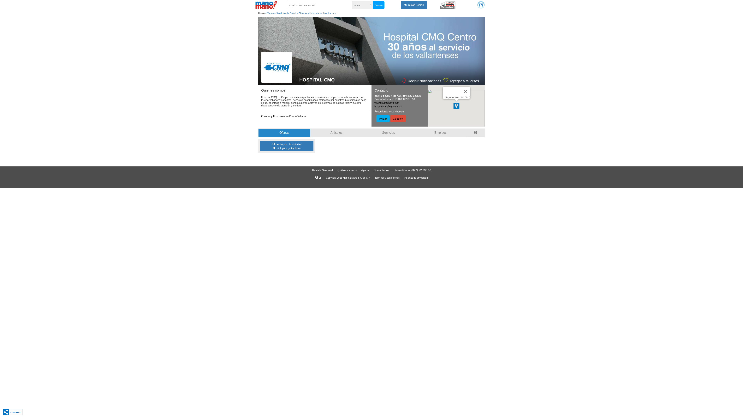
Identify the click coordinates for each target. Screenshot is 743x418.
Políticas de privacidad (416, 177)
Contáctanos (381, 170)
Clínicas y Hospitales (310, 13)
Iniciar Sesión (415, 4)
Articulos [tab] (336, 132)
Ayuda (365, 170)
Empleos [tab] (440, 132)
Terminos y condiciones (387, 177)
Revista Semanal (322, 170)
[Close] (465, 91)
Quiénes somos (347, 170)
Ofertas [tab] (284, 132)
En (320, 177)
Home (261, 13)
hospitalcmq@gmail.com (388, 106)
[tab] (476, 132)
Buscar (378, 5)
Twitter (383, 118)
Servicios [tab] (388, 132)
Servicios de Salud (286, 13)
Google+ (398, 118)
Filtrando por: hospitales (286, 146)
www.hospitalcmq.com (386, 102)
